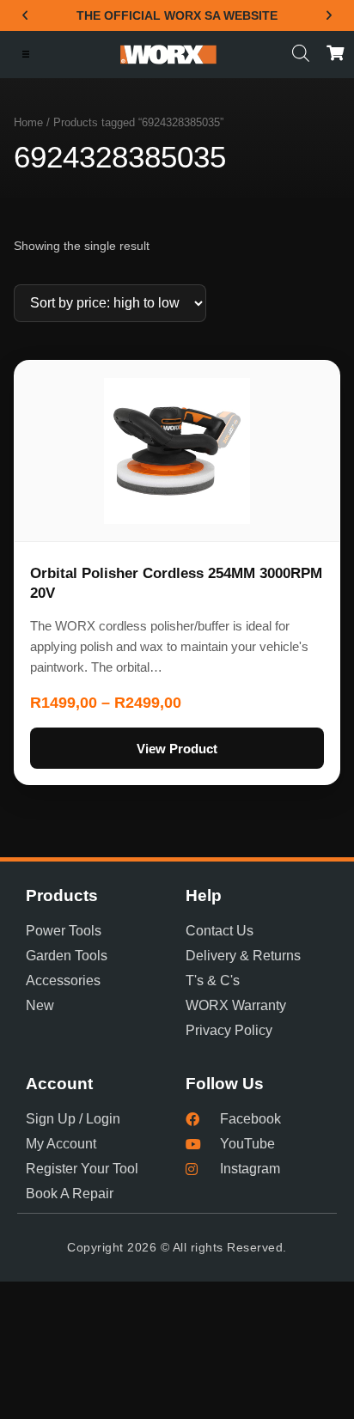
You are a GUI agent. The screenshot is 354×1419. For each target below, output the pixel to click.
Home (28, 122)
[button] (25, 15)
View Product (177, 748)
